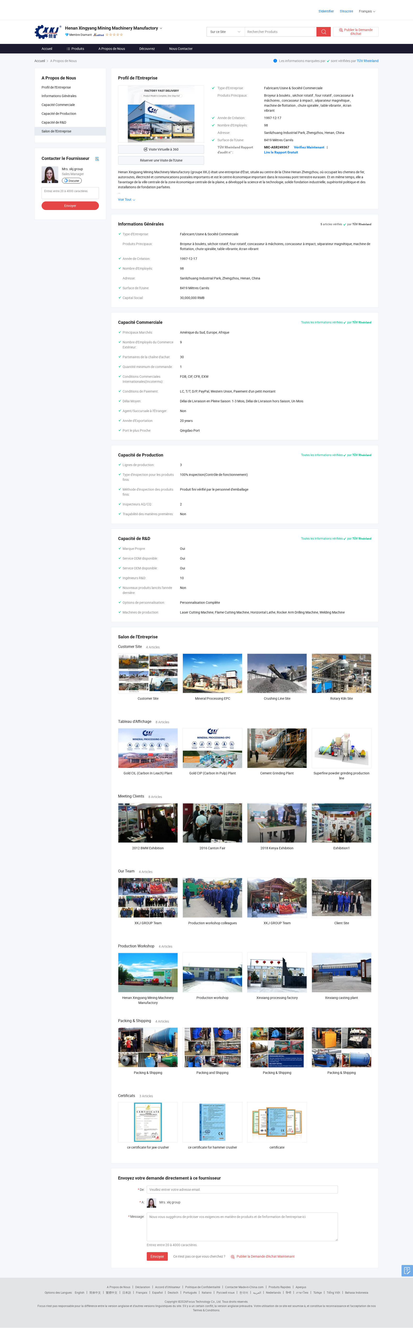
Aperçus (301, 1287)
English (79, 1292)
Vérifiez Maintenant (309, 147)
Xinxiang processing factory (277, 997)
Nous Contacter (181, 48)
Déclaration (142, 1287)
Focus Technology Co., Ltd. (204, 1301)
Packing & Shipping (148, 1072)
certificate (277, 1147)
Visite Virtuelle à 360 (164, 149)
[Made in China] (65, 9)
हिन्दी (288, 1292)
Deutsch (173, 1292)
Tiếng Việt (333, 1292)
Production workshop (212, 997)
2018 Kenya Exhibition (277, 848)
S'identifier (326, 11)
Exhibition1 (341, 848)
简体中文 (95, 1292)
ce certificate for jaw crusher (148, 1147)
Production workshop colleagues (212, 923)
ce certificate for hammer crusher (212, 1147)
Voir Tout (125, 199)
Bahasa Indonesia (356, 1292)
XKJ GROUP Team (148, 923)
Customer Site (148, 698)
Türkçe (317, 1292)
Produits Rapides (280, 1287)
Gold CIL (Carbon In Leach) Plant (148, 773)
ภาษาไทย (302, 1292)
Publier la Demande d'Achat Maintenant (263, 1256)
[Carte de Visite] (97, 158)
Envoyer (70, 205)
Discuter (74, 181)
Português (190, 1292)
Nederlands (273, 1292)
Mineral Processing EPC (212, 698)
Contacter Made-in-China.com (244, 1287)
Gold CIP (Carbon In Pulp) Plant (212, 773)
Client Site (341, 923)
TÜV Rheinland (368, 60)
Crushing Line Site (277, 698)
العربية (257, 1292)
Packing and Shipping (212, 1072)
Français (141, 1292)
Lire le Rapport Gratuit (281, 152)
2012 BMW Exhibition (148, 848)
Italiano (207, 1292)
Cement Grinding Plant (277, 773)
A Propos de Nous (111, 48)
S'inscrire (346, 11)
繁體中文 (111, 1292)
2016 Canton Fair (212, 848)
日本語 (126, 1292)
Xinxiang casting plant (341, 997)
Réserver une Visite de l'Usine (161, 160)
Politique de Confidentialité (202, 1287)
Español (157, 1292)
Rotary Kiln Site (341, 698)
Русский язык (225, 1292)
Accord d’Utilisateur (167, 1287)
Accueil (47, 48)
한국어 (243, 1292)
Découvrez (147, 48)
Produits (77, 48)
